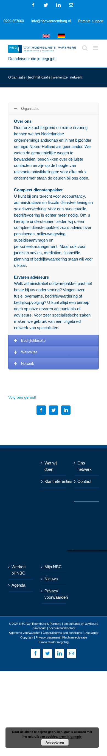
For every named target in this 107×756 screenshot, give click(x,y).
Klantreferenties (53, 481)
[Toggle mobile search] (85, 48)
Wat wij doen (50, 466)
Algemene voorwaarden (24, 632)
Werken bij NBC (19, 569)
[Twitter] (53, 410)
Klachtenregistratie (74, 637)
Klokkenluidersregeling (54, 642)
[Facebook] (41, 410)
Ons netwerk (84, 466)
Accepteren (55, 742)
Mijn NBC (53, 566)
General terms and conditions (62, 632)
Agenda (18, 585)
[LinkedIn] (66, 410)
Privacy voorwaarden (53, 594)
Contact (84, 481)
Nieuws (51, 578)
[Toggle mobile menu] (96, 48)
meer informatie (70, 736)
